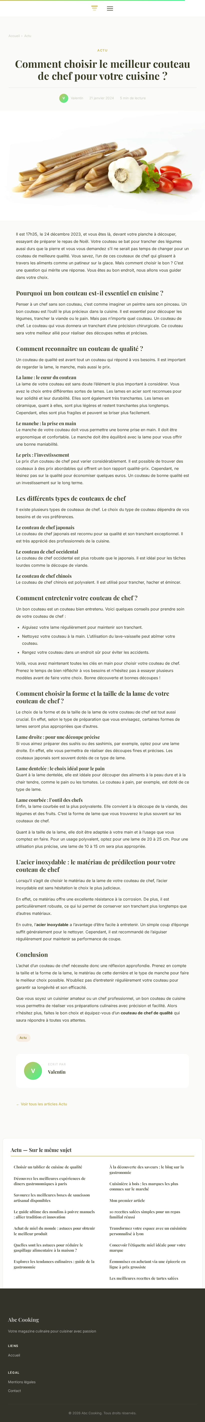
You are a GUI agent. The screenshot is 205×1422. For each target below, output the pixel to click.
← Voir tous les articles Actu (41, 1104)
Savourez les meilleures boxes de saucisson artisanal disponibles (52, 1197)
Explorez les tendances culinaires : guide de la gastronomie (54, 1264)
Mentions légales (22, 1382)
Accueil (14, 36)
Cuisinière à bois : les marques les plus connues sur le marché (144, 1186)
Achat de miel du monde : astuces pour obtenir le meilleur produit (54, 1231)
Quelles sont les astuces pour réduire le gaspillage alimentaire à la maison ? (48, 1247)
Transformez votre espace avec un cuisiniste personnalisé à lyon (148, 1231)
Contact (14, 1390)
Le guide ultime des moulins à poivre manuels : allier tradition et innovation (54, 1214)
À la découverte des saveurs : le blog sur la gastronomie (147, 1169)
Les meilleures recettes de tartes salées (144, 1278)
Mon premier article (127, 1200)
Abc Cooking (23, 1319)
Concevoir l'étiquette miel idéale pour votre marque (148, 1247)
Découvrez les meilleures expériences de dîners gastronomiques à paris (50, 1181)
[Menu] (110, 9)
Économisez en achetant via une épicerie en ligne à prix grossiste (148, 1264)
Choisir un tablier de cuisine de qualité (48, 1166)
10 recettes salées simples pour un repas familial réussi (145, 1214)
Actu (27, 36)
